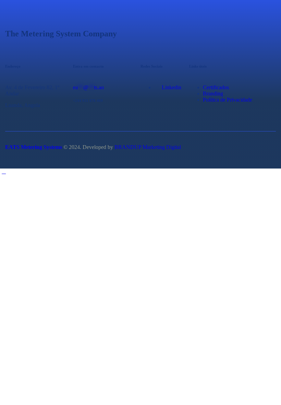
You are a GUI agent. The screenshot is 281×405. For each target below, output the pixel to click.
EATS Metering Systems (33, 147)
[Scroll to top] (4, 171)
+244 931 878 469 (88, 101)
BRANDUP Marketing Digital (147, 147)
